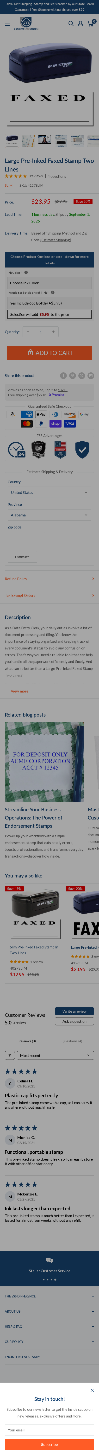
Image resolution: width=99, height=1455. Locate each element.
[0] (90, 23)
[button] (16, 176)
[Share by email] (90, 375)
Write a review (74, 1011)
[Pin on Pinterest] (72, 375)
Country (14, 482)
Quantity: (12, 332)
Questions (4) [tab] (72, 1041)
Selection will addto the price (39, 314)
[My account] (80, 23)
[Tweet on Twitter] (81, 375)
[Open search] (71, 23)
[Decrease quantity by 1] (28, 332)
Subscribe (49, 1444)
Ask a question (74, 1021)
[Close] (92, 1389)
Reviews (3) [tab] (27, 1041)
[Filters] (10, 1055)
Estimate (22, 556)
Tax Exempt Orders (20, 595)
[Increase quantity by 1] (53, 332)
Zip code (14, 527)
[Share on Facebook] (63, 375)
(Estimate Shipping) (55, 240)
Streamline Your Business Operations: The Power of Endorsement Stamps (33, 817)
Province (15, 504)
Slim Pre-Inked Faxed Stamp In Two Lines (34, 950)
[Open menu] (7, 24)
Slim (8, 185)
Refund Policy (16, 579)
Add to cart (54, 352)
